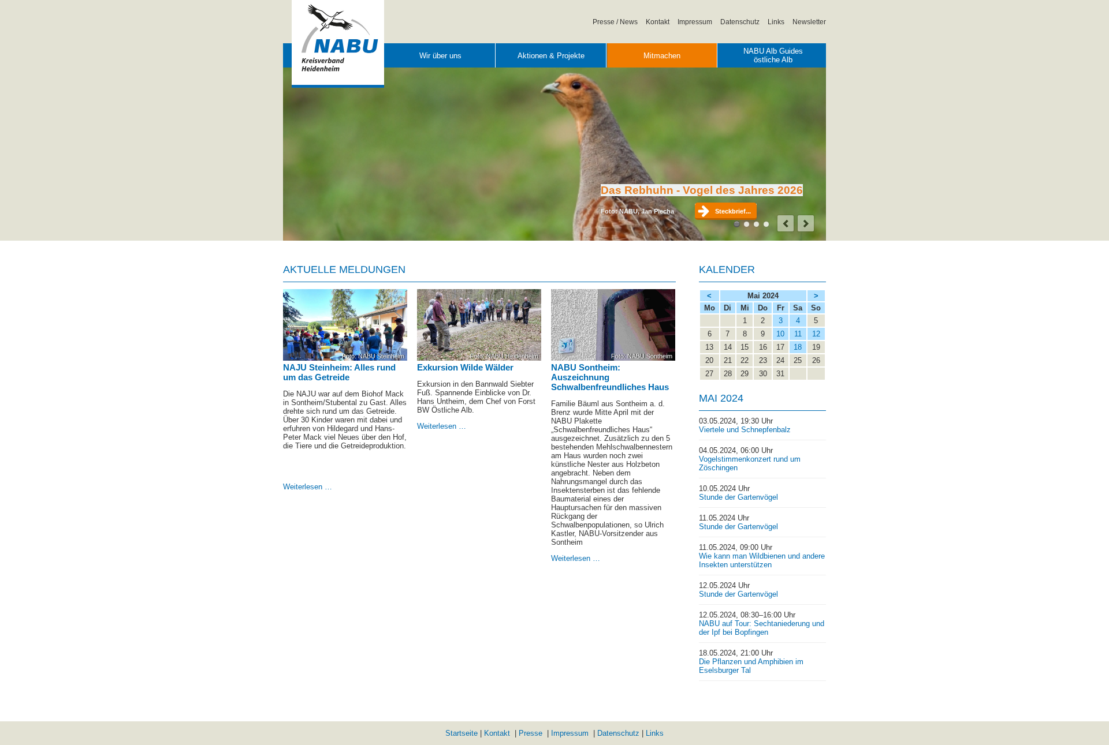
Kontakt (657, 21)
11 (798, 334)
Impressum (695, 21)
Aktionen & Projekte (551, 55)
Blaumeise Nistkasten (766, 224)
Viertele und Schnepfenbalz (745, 429)
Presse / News (615, 21)
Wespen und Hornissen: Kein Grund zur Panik (746, 224)
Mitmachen (661, 55)
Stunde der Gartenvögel (738, 497)
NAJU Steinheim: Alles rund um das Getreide (339, 372)
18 (798, 347)
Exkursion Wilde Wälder (465, 367)
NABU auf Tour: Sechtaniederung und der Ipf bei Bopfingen (761, 628)
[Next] (805, 223)
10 (780, 334)
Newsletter (809, 21)
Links (776, 21)
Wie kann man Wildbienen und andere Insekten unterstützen (762, 560)
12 (816, 334)
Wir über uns (440, 55)
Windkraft (756, 224)
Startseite (461, 733)
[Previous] (785, 223)
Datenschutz (740, 21)
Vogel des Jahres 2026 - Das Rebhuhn (736, 224)
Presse (530, 733)
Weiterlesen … (307, 486)
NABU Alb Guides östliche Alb (773, 55)
